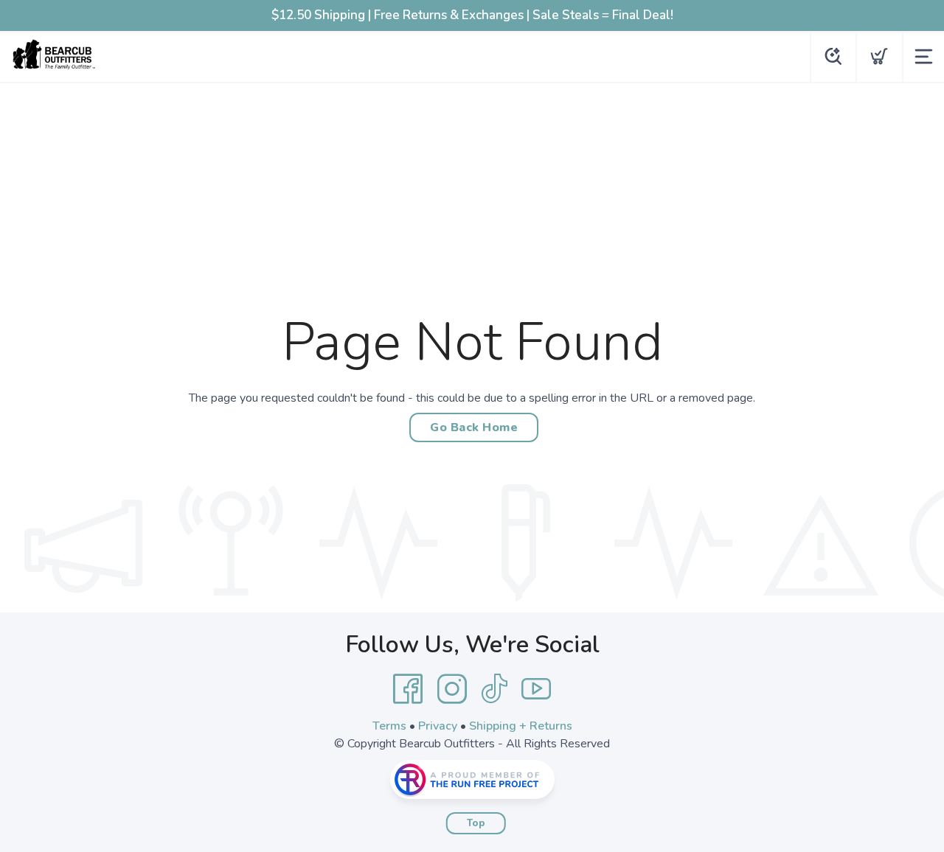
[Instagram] (452, 689)
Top (476, 823)
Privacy (437, 726)
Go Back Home (474, 427)
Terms (389, 726)
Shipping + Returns (520, 726)
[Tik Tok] (494, 689)
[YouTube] (536, 689)
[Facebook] (408, 689)
